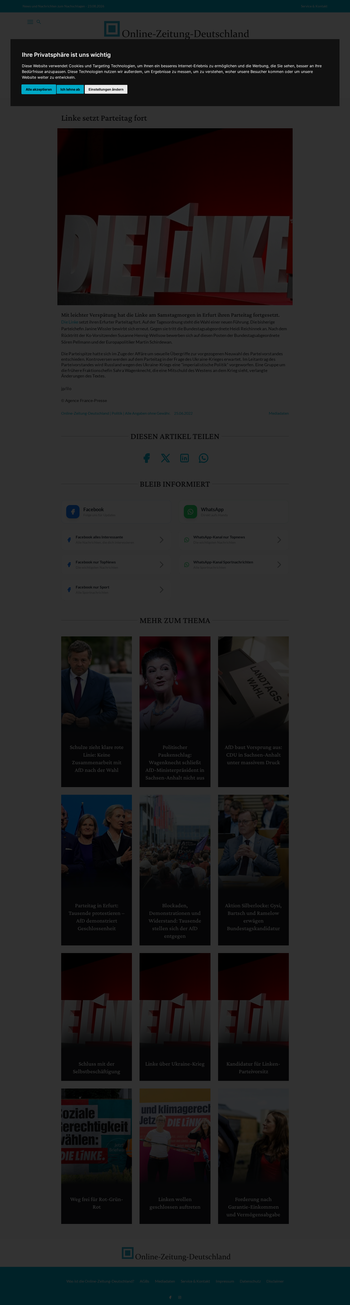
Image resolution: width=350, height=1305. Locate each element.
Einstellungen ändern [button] (106, 89)
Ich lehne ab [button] (70, 89)
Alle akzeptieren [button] (39, 89)
